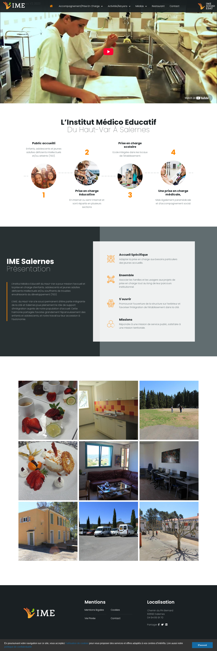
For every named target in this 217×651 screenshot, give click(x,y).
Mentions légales (94, 610)
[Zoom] (48, 410)
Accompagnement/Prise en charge (79, 6)
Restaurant (158, 6)
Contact (174, 6)
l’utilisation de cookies (77, 643)
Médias (140, 6)
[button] (32, 647)
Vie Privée (90, 618)
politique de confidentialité (18, 647)
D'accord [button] (202, 645)
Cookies (115, 610)
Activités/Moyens (117, 6)
